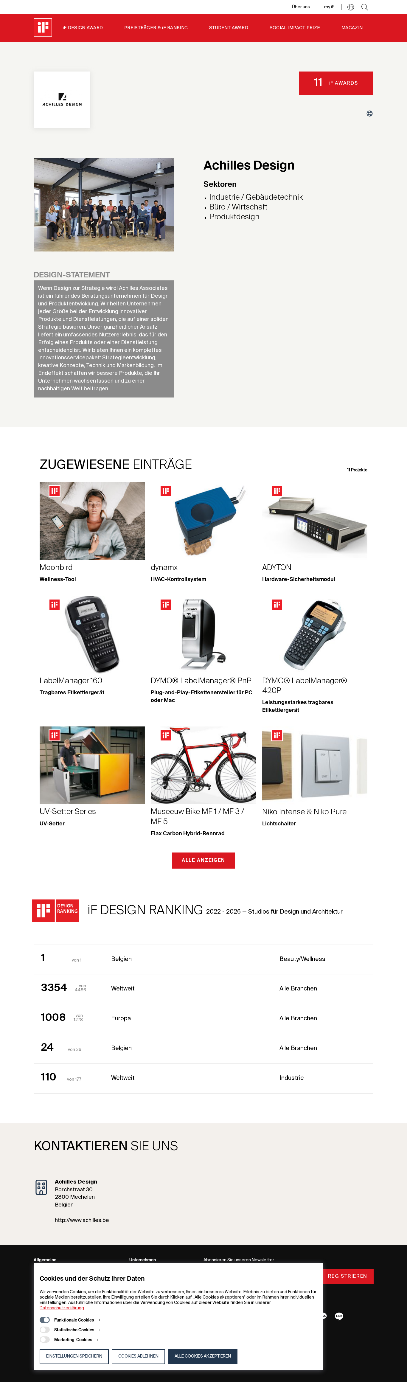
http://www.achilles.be (82, 1220)
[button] (350, 7)
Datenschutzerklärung (62, 1308)
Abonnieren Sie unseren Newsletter (239, 1260)
